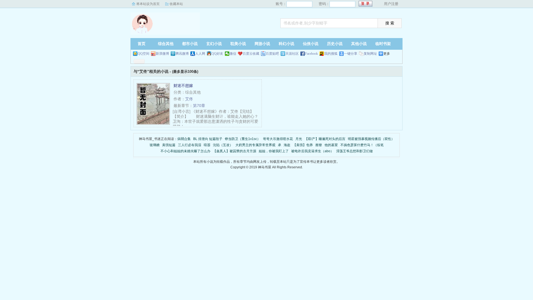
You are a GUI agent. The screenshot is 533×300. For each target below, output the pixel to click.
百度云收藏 (251, 54)
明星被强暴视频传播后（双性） (371, 139)
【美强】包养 (303, 145)
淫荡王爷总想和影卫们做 (354, 151)
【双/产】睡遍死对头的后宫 (325, 139)
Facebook (311, 54)
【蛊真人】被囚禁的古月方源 (234, 151)
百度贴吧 (272, 54)
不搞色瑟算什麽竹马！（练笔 (362, 145)
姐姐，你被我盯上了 (274, 151)
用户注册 (391, 4)
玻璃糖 (155, 145)
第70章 (199, 105)
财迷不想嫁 (183, 85)
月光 (298, 139)
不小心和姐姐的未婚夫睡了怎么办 (185, 151)
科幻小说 (286, 44)
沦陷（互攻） (223, 145)
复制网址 (370, 54)
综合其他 (166, 44)
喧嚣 (207, 145)
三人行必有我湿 (189, 145)
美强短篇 (168, 145)
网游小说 (262, 44)
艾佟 (189, 99)
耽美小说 (238, 44)
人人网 (200, 54)
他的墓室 (331, 145)
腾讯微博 (182, 54)
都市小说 (190, 44)
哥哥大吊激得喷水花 (278, 139)
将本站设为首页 (148, 4)
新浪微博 (162, 54)
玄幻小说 (214, 44)
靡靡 (318, 145)
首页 (141, 44)
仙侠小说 (310, 44)
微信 (233, 54)
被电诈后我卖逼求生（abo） (312, 151)
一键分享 (350, 54)
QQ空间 (143, 54)
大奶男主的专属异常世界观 (255, 145)
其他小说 (359, 44)
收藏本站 (176, 4)
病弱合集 (184, 139)
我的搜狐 (331, 54)
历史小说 (335, 44)
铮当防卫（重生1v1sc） (242, 139)
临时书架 (383, 44)
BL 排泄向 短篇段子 (207, 139)
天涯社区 (292, 54)
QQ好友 (217, 54)
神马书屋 (165, 23)
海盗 (287, 145)
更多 (386, 54)
